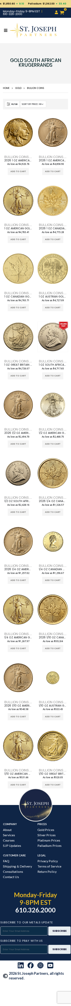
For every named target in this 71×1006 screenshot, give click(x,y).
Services (9, 835)
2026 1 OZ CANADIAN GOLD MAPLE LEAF (53, 228)
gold (18, 88)
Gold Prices (45, 830)
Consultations (13, 871)
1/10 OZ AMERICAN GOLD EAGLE (18, 774)
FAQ (6, 861)
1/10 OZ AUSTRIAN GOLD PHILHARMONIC (53, 706)
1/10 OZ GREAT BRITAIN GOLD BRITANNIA (53, 774)
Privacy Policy (47, 861)
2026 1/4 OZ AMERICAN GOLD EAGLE (18, 569)
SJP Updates (12, 845)
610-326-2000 (12, 14)
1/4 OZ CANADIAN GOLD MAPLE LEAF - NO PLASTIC (53, 569)
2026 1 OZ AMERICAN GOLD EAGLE (53, 160)
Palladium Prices (49, 845)
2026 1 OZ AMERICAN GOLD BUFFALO (18, 160)
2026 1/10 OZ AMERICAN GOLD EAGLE (18, 706)
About (7, 830)
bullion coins (35, 88)
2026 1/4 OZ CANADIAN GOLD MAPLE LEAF (53, 501)
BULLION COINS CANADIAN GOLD (30, 293)
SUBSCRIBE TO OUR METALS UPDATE (26, 922)
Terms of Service (49, 866)
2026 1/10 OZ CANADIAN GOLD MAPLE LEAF (53, 637)
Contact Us (11, 877)
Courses (9, 840)
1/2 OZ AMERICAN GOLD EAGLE (53, 433)
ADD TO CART (18, 171)
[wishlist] (11, 171)
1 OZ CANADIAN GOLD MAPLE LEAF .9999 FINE (18, 296)
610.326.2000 (35, 910)
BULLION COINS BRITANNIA (25, 361)
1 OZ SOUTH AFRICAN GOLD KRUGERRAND (53, 365)
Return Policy (47, 871)
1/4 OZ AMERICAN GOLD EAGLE (18, 637)
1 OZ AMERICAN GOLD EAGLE (18, 228)
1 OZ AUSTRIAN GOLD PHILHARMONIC (53, 296)
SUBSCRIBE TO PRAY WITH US (21, 941)
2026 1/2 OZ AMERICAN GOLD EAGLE (18, 433)
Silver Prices (46, 835)
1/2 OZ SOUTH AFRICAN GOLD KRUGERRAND (18, 501)
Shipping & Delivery (17, 866)
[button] (63, 12)
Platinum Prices (48, 840)
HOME (6, 88)
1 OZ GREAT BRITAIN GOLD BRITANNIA (18, 365)
